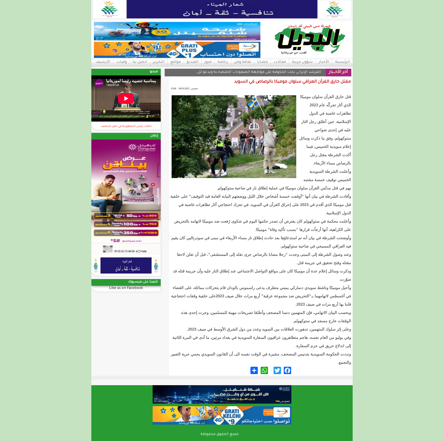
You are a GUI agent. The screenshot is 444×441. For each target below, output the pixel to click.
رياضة (223, 62)
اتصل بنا (140, 62)
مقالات (280, 62)
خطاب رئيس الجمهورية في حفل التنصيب (126, 126)
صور (208, 62)
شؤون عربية (302, 62)
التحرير (159, 62)
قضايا (262, 62)
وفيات (121, 62)
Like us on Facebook (126, 288)
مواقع (175, 62)
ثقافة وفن (242, 62)
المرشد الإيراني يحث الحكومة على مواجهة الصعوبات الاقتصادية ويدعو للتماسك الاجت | (247, 72)
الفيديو (193, 62)
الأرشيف (103, 62)
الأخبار (324, 62)
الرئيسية (342, 62)
